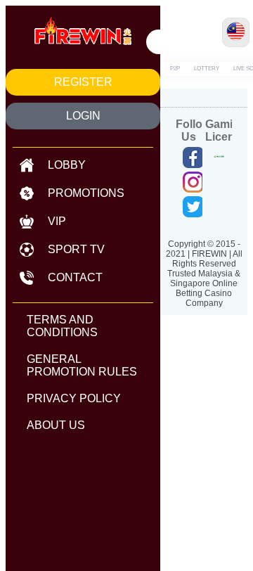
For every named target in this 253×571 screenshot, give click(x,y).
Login (83, 116)
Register (83, 82)
